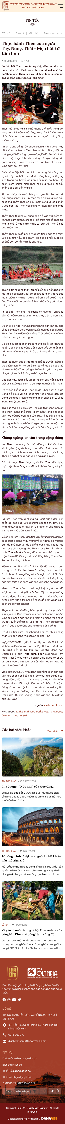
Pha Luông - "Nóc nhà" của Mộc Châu (28, 786)
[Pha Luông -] (32, 757)
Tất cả (6, 33)
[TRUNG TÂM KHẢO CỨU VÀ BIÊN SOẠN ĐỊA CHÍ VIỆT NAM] (5, 5)
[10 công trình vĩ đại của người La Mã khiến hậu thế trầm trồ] (32, 826)
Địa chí (20, 33)
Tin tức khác (9, 781)
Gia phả (33, 33)
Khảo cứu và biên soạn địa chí (19, 1058)
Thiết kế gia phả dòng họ (16, 1070)
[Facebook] (4, 1000)
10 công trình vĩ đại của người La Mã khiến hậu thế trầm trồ (31, 858)
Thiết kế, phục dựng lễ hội (17, 1077)
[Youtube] (14, 1000)
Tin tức (33, 21)
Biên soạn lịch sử (54, 33)
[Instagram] (9, 1000)
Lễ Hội (5, 925)
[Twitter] (19, 1000)
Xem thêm (53, 731)
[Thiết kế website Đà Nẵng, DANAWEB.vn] (49, 1118)
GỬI (56, 1091)
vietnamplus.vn (53, 705)
